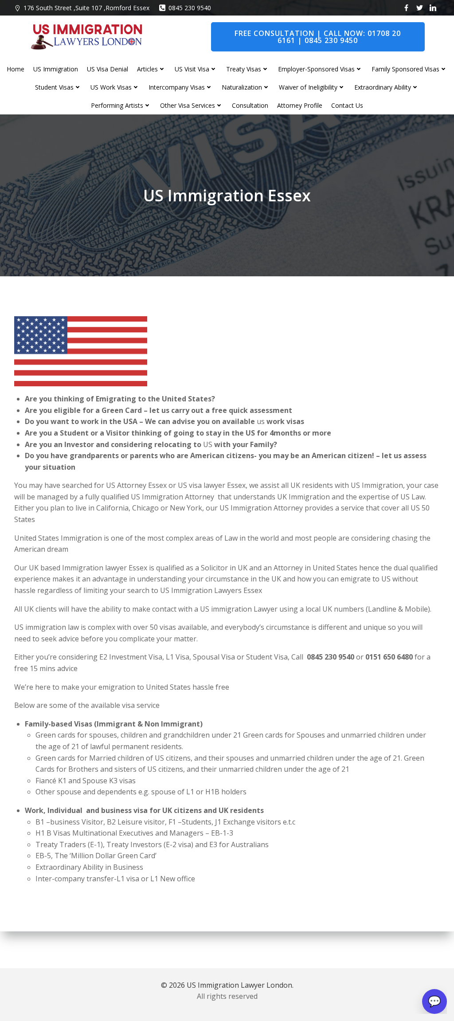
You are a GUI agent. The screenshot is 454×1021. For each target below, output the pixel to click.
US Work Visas (111, 87)
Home (15, 69)
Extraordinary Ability (382, 87)
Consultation (250, 105)
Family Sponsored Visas (405, 69)
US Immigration (55, 69)
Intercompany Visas (177, 87)
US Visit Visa (192, 69)
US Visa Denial (107, 69)
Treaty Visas (243, 69)
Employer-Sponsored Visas (316, 69)
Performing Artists (117, 105)
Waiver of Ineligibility (308, 87)
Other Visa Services (187, 105)
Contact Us (347, 105)
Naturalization (242, 87)
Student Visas (54, 87)
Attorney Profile (299, 105)
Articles (147, 69)
